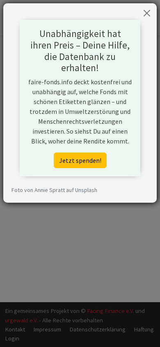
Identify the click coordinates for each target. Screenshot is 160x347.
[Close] (147, 13)
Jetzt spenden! (80, 160)
